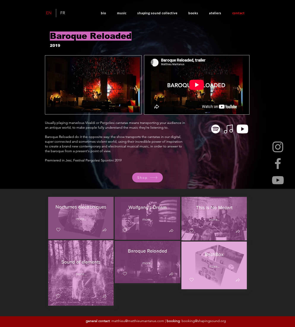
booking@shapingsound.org (204, 321)
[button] (104, 230)
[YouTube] (278, 180)
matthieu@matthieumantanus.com (137, 321)
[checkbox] (58, 230)
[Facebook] (278, 163)
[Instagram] (278, 147)
